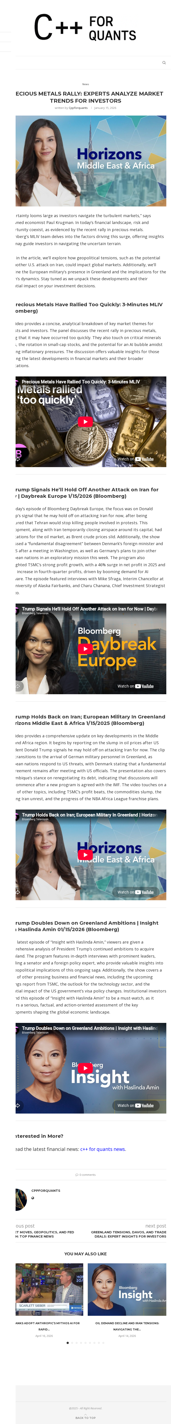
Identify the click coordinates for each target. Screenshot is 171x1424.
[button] (160, 1303)
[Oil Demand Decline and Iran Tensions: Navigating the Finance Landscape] (127, 1289)
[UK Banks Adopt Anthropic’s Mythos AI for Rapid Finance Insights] (44, 1289)
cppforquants (78, 108)
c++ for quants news (102, 1149)
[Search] (164, 62)
